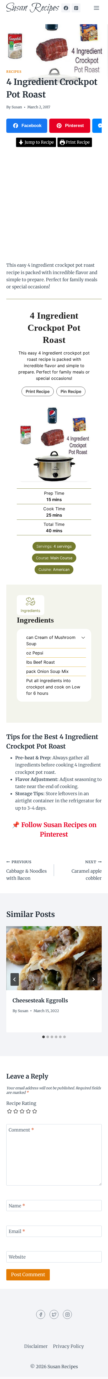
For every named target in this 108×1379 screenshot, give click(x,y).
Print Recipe (77, 142)
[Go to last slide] (14, 979)
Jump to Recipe (39, 142)
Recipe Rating (21, 1103)
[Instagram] (67, 1314)
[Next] (93, 979)
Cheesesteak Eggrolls (40, 1000)
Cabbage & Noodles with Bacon (26, 870)
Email (17, 1231)
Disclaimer (36, 1346)
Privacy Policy (68, 1346)
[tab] (43, 1037)
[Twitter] (54, 1314)
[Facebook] (65, 7)
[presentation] (54, 958)
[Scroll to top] (94, 1371)
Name (17, 1206)
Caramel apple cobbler (87, 870)
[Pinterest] (76, 7)
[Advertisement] (54, 205)
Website (17, 1257)
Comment (21, 1130)
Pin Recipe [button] (71, 391)
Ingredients (30, 610)
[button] (83, 637)
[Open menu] (96, 7)
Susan (17, 107)
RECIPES (13, 72)
